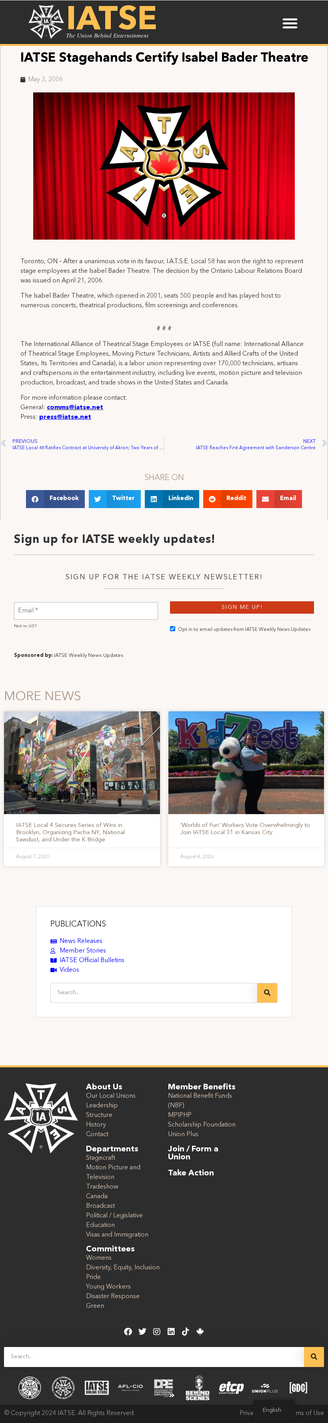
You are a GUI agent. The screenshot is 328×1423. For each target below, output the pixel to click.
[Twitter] (142, 1332)
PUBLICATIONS (78, 925)
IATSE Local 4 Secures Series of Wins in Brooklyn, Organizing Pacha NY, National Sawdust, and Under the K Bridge (70, 833)
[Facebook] (128, 1332)
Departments (112, 1149)
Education (100, 1225)
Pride (93, 1277)
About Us (104, 1087)
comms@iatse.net (75, 407)
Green (95, 1306)
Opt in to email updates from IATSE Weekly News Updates (244, 629)
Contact (97, 1134)
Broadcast (100, 1206)
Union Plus (183, 1134)
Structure (99, 1115)
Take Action (191, 1173)
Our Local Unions (111, 1096)
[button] (290, 23)
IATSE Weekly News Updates (89, 655)
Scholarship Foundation (202, 1125)
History (96, 1125)
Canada (97, 1196)
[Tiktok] (185, 1332)
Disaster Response (113, 1296)
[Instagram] (157, 1332)
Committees (110, 1249)
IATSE (111, 20)
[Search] (267, 993)
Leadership (102, 1106)
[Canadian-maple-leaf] (200, 1332)
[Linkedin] (171, 1332)
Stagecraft (100, 1158)
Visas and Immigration (117, 1235)
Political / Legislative (114, 1216)
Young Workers (108, 1287)
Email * (28, 606)
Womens (99, 1258)
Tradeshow (102, 1187)
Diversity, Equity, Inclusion (123, 1268)
